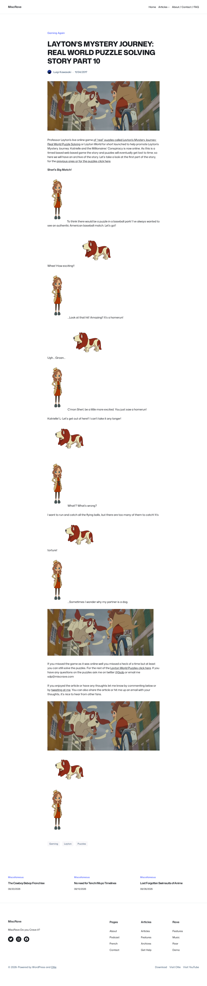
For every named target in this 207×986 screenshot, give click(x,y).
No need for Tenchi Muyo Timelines (95, 883)
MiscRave (14, 7)
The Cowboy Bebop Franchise (26, 883)
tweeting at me (60, 690)
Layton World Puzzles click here (130, 668)
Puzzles (82, 843)
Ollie (53, 967)
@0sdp (119, 672)
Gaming (53, 843)
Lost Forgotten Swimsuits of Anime (161, 883)
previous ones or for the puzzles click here (83, 161)
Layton (68, 843)
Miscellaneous (16, 877)
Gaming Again (56, 33)
